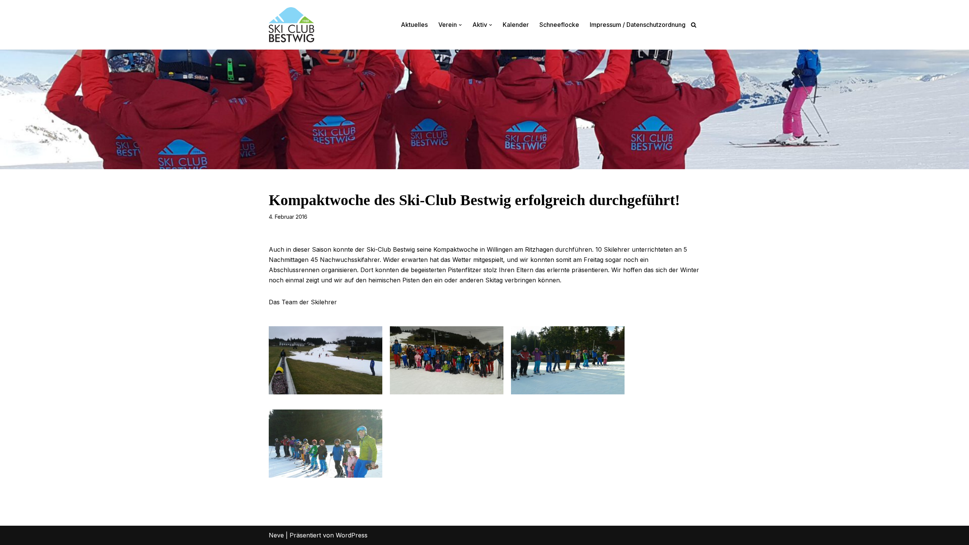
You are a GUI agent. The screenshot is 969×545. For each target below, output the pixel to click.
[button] (460, 24)
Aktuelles (414, 24)
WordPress (352, 535)
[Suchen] (693, 25)
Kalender (516, 24)
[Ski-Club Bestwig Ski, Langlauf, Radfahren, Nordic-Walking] (291, 25)
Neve (276, 535)
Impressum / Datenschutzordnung (637, 24)
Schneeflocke (559, 24)
